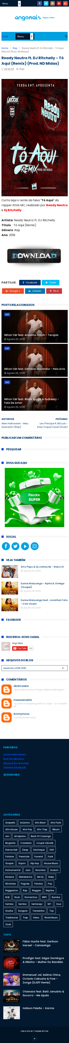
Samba (9, 904)
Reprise (50, 890)
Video (36, 917)
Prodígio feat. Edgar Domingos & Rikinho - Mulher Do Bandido (43, 960)
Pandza (38, 883)
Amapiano (20, 836)
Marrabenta (25, 876)
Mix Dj (40, 876)
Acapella (10, 822)
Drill (52, 849)
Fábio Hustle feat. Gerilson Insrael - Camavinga (40, 943)
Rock (17, 897)
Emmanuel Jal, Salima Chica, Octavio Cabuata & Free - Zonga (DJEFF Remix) (42, 978)
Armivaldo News (14, 754)
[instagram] (52, 3)
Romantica (31, 897)
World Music (51, 917)
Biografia (10, 843)
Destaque (39, 849)
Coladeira (25, 843)
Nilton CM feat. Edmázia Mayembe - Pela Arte (34, 369)
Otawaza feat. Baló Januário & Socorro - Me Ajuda (43, 993)
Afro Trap (42, 829)
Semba (22, 904)
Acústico (25, 822)
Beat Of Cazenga (41, 836)
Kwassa (9, 876)
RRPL (44, 897)
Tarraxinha (38, 910)
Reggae (36, 890)
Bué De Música (13, 759)
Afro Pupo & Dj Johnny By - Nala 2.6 (42, 567)
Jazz (28, 870)
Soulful (9, 910)
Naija (51, 876)
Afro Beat (40, 822)
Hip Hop (35, 863)
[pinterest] (59, 3)
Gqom (22, 863)
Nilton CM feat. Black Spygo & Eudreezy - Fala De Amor (31, 401)
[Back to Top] (34, 1038)
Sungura (22, 910)
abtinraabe (21, 686)
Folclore (9, 856)
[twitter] (46, 3)
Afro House (11, 829)
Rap (15, 48)
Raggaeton (11, 890)
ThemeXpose (41, 1031)
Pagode (25, 883)
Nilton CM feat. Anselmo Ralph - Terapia (31, 335)
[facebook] (39, 3)
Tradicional (11, 917)
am (7, 836)
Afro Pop (27, 829)
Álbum (56, 829)
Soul (58, 904)
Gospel (9, 863)
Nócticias (10, 883)
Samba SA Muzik (14, 767)
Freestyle (24, 856)
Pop (50, 883)
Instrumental (12, 870)
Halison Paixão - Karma (38, 1008)
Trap (25, 917)
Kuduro (54, 870)
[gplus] (65, 3)
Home (4, 36)
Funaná (38, 856)
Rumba (56, 897)
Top (51, 910)
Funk (50, 856)
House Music (51, 863)
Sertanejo (37, 904)
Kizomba (40, 870)
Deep (25, 849)
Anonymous (21, 713)
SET (49, 904)
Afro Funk (56, 822)
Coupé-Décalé (44, 843)
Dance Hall (11, 849)
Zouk (8, 924)
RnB (7, 897)
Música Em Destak (16, 763)
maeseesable (22, 700)
